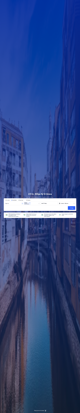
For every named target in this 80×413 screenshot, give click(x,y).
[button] (69, 2)
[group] (13, 203)
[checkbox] (28, 200)
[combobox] (7, 203)
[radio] (7, 200)
